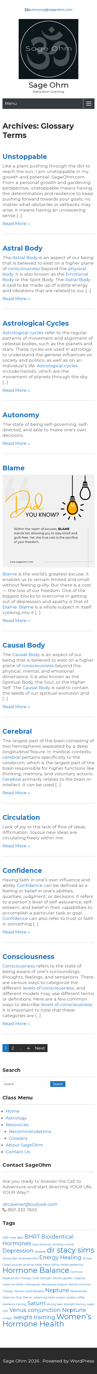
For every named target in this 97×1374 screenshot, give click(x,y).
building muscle (63, 1244)
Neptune (57, 1290)
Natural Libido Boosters (29, 1291)
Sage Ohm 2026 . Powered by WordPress (48, 1360)
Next (40, 1048)
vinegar (7, 1318)
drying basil (10, 1258)
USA (5, 1311)
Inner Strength (42, 1278)
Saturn (37, 1303)
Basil (20, 1237)
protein (60, 1297)
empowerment (28, 1258)
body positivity (41, 1244)
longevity (80, 1278)
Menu (11, 103)
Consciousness (28, 956)
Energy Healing (60, 1257)
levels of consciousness (48, 988)
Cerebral (17, 731)
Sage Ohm (49, 85)
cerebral (11, 757)
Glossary (18, 1138)
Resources (17, 1124)
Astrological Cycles (35, 323)
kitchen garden (62, 1278)
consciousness (24, 268)
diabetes (40, 1251)
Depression (18, 1250)
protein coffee (76, 1297)
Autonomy (20, 415)
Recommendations (30, 1131)
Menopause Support (54, 1284)
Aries (13, 1237)
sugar (90, 1304)
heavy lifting (51, 1264)
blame (9, 607)
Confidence (22, 870)
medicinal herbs (12, 1284)
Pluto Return (24, 1297)
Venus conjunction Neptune (47, 1310)
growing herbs (32, 1264)
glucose (17, 1264)
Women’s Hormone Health (46, 1320)
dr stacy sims (70, 1250)
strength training (75, 1304)
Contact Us (18, 1151)
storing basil (55, 1304)
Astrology (16, 1117)
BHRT (32, 1236)
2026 (5, 1237)
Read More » (16, 223)
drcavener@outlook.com (29, 1204)
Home (12, 1111)
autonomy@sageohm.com (50, 10)
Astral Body (22, 248)
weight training (34, 1317)
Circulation (21, 817)
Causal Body (23, 645)
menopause (32, 1284)
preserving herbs (44, 1297)
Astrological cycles (23, 332)
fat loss (87, 1258)
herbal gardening (71, 1264)
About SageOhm (24, 1144)
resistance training (14, 1304)
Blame (13, 468)
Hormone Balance (35, 1270)
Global (6, 1264)
